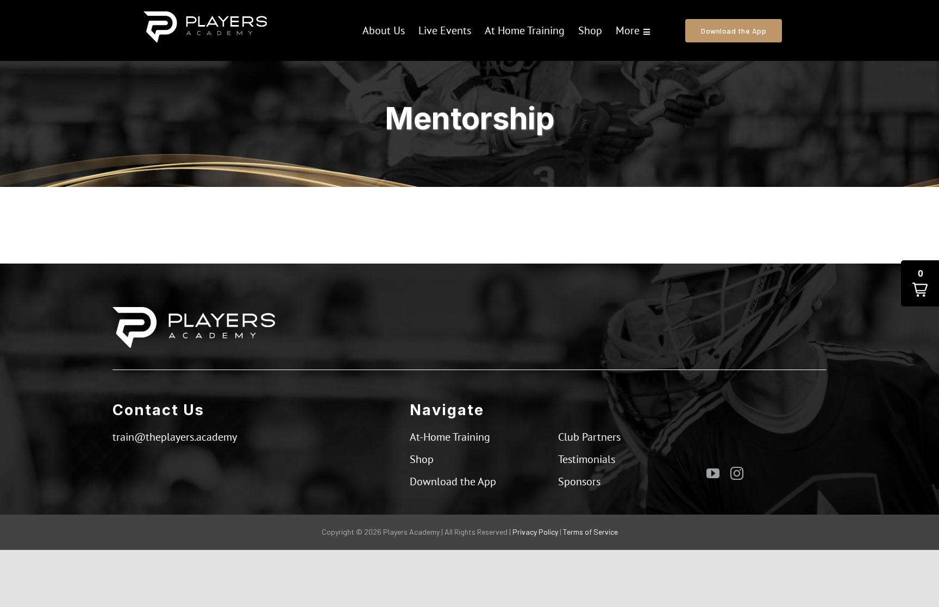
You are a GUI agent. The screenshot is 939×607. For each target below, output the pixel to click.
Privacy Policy (535, 531)
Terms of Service (590, 531)
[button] (920, 283)
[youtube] (712, 473)
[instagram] (736, 473)
